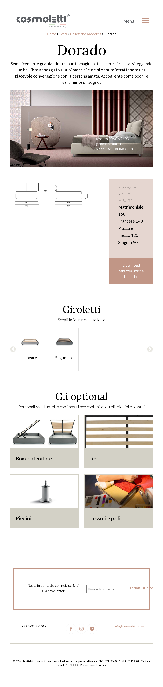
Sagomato (64, 357)
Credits (101, 665)
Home (51, 34)
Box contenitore (34, 458)
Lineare (30, 357)
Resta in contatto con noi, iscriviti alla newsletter (53, 588)
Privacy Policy (88, 665)
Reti (95, 458)
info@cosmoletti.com (129, 626)
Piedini (23, 518)
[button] (13, 349)
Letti (63, 34)
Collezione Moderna (85, 34)
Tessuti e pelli (105, 518)
